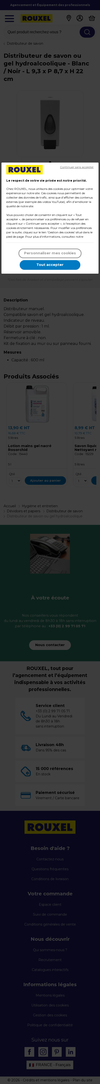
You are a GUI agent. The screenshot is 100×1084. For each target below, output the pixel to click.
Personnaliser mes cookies (50, 253)
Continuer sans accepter (77, 167)
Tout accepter (50, 265)
